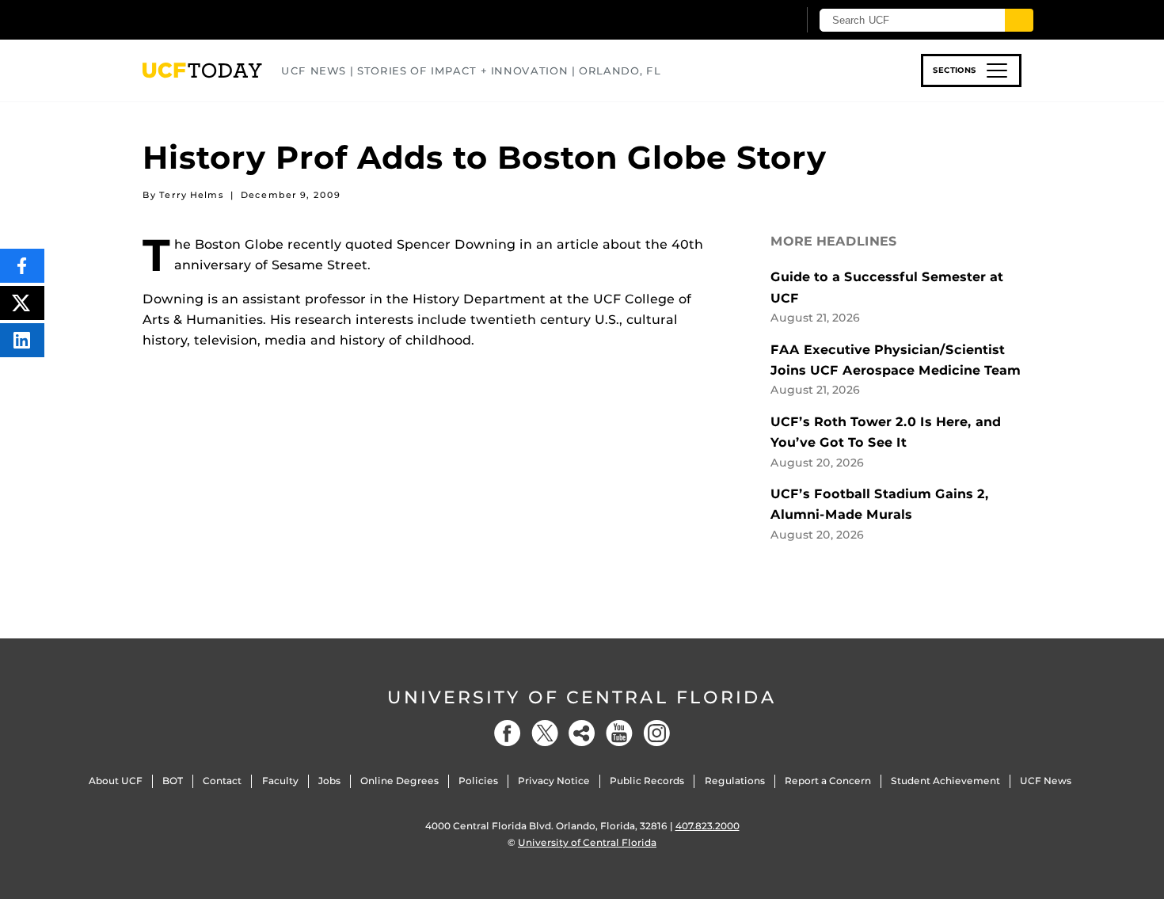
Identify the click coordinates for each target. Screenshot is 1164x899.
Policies (478, 781)
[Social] (582, 733)
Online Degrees (399, 781)
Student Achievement (945, 781)
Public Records (647, 781)
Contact (222, 781)
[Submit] (1019, 20)
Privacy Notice (554, 781)
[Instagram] (656, 733)
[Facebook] (507, 733)
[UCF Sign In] (746, 20)
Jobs (329, 781)
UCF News (1045, 781)
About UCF (116, 781)
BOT (172, 781)
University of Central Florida (582, 697)
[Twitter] (544, 733)
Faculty (280, 781)
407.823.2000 (707, 826)
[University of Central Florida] (258, 19)
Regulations (735, 781)
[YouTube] (619, 733)
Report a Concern (828, 781)
